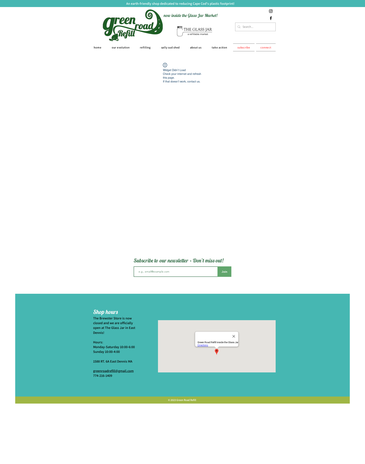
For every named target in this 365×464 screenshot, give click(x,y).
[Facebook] (270, 18)
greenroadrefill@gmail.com (113, 371)
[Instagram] (270, 11)
